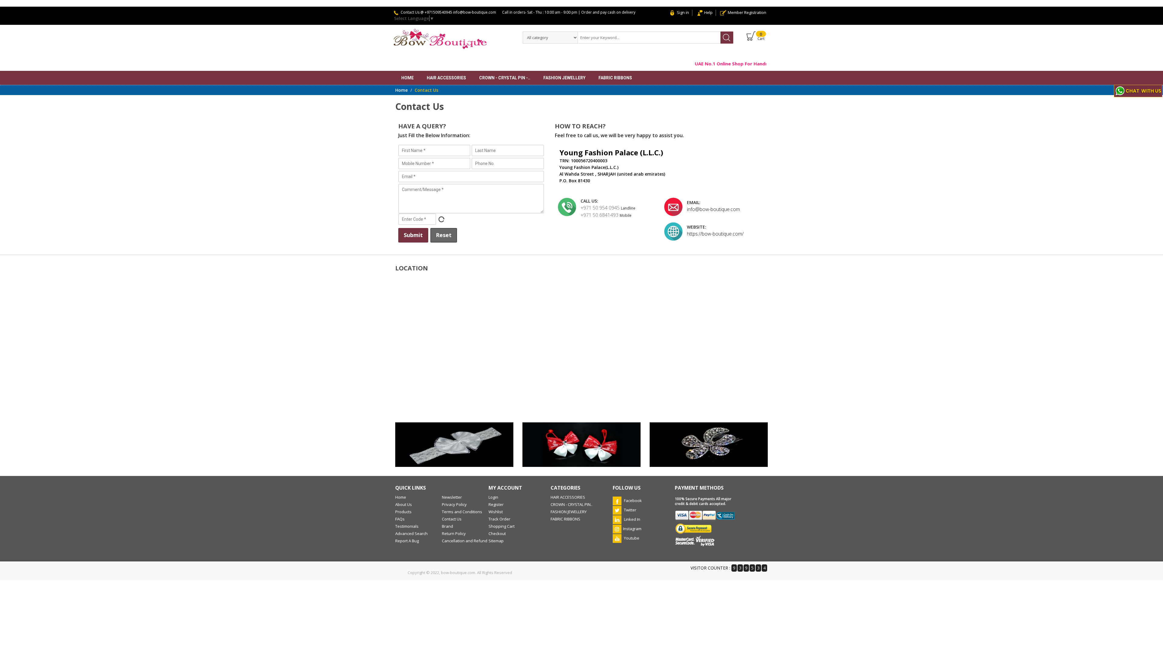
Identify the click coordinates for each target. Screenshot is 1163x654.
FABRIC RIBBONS (615, 77)
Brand (447, 526)
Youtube (631, 538)
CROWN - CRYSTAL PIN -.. (504, 77)
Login (493, 497)
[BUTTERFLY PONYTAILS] (581, 444)
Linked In (631, 519)
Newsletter (452, 497)
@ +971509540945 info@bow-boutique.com (458, 12)
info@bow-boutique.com (713, 209)
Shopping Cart (502, 526)
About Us (403, 504)
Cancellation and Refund (464, 540)
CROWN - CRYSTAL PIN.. (571, 504)
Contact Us (452, 519)
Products (403, 511)
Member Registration (747, 12)
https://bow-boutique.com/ (715, 233)
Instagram (632, 528)
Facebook (632, 500)
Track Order (499, 519)
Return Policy (454, 533)
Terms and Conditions (462, 511)
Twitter (629, 510)
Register (496, 504)
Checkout (497, 533)
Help (708, 12)
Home (407, 77)
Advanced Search (411, 533)
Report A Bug (407, 540)
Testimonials (407, 526)
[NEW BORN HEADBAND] (454, 444)
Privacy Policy (454, 504)
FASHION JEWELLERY (564, 77)
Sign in (683, 12)
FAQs (400, 519)
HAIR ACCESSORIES (446, 77)
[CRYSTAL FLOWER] (709, 444)
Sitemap (496, 540)
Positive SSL (687, 551)
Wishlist (496, 511)
